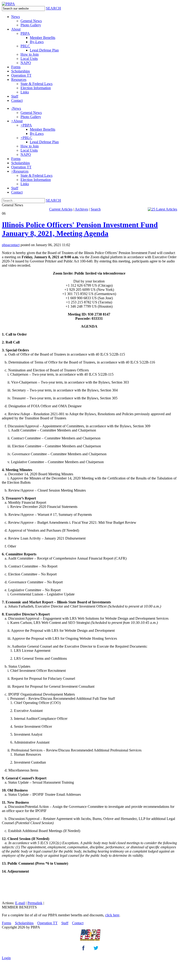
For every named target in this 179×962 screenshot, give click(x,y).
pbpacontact (11, 245)
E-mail (20, 903)
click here (112, 915)
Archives (81, 209)
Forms (6, 923)
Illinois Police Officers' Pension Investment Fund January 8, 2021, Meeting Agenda (80, 229)
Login (6, 958)
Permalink (35, 903)
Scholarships (24, 923)
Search (96, 209)
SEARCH (53, 8)
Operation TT (47, 923)
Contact (77, 923)
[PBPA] (8, 4)
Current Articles (60, 209)
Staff (64, 923)
